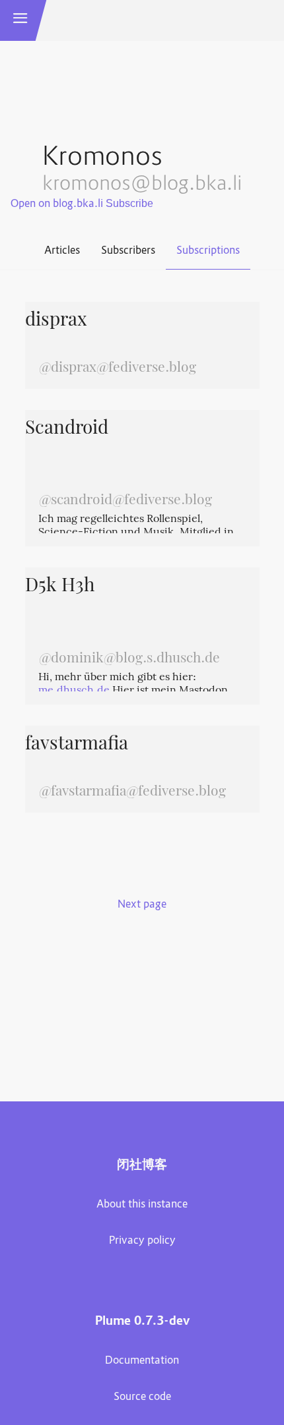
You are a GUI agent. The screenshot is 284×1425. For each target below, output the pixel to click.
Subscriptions (208, 251)
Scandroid (66, 429)
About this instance (142, 1205)
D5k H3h (59, 586)
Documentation (142, 1361)
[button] (20, 20)
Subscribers (128, 251)
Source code (142, 1397)
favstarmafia (76, 744)
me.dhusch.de (74, 691)
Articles (62, 251)
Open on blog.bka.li (57, 204)
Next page (142, 905)
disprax (56, 320)
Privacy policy (142, 1241)
